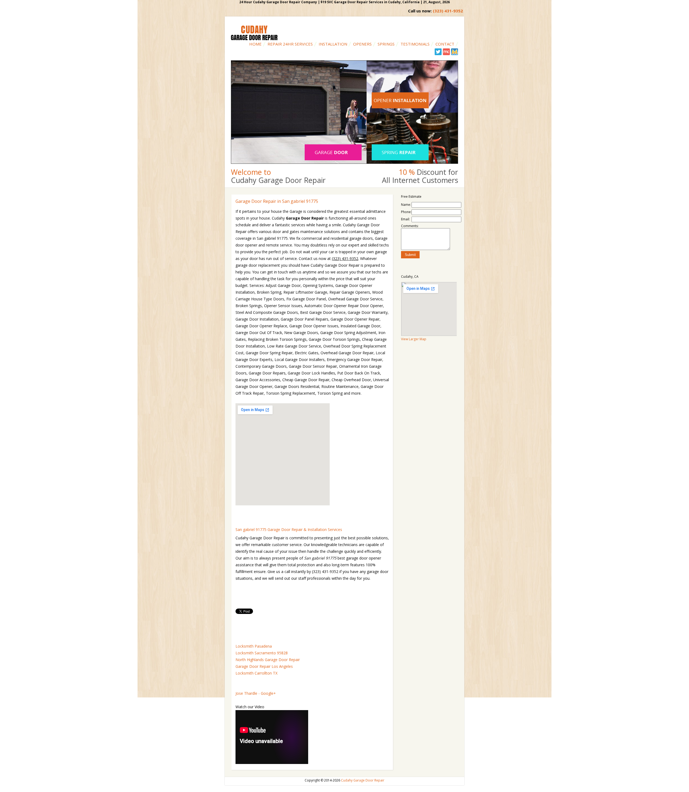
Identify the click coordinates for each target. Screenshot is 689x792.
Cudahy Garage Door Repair (362, 780)
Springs (386, 44)
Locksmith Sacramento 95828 (261, 652)
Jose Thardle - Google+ (255, 693)
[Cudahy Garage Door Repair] (254, 39)
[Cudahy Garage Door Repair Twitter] (438, 54)
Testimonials (415, 44)
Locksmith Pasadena (253, 646)
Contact (444, 44)
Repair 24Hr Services (290, 44)
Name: (406, 204)
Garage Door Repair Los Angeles (264, 666)
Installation (333, 44)
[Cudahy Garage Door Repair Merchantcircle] (446, 54)
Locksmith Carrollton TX (256, 673)
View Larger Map (413, 339)
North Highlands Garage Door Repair (267, 659)
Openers (362, 44)
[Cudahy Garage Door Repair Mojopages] (454, 54)
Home (255, 44)
